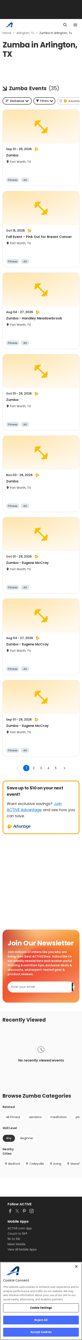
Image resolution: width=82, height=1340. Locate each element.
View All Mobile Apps (22, 1249)
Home (7, 33)
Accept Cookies (41, 1332)
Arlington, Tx (25, 33)
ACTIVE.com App (20, 1228)
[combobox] (17, 101)
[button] (44, 101)
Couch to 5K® (17, 1233)
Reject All (41, 1320)
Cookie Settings (41, 1308)
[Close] (76, 1266)
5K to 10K (14, 1239)
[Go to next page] (64, 768)
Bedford (14, 1164)
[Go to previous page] (18, 768)
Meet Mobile (16, 1244)
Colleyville (36, 1164)
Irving (57, 1164)
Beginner (26, 1138)
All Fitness (13, 1117)
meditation (58, 1117)
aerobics (35, 1117)
